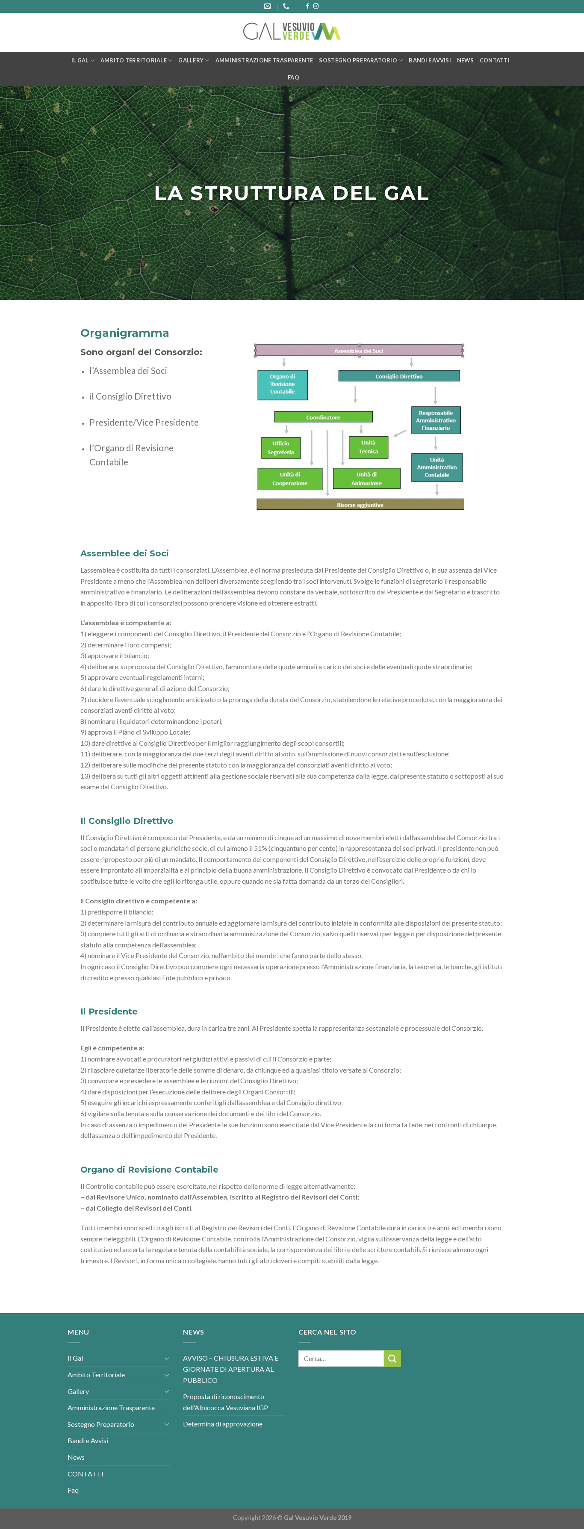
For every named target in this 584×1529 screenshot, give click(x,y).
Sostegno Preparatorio (358, 60)
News (465, 60)
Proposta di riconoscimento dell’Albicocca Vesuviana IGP (225, 1401)
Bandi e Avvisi (430, 60)
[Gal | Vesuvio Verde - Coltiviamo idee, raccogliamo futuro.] (292, 32)
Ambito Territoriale (133, 60)
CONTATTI (495, 60)
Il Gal (80, 60)
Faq (293, 77)
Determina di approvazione (223, 1424)
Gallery (191, 60)
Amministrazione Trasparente (264, 60)
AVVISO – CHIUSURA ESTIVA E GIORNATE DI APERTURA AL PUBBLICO (230, 1369)
